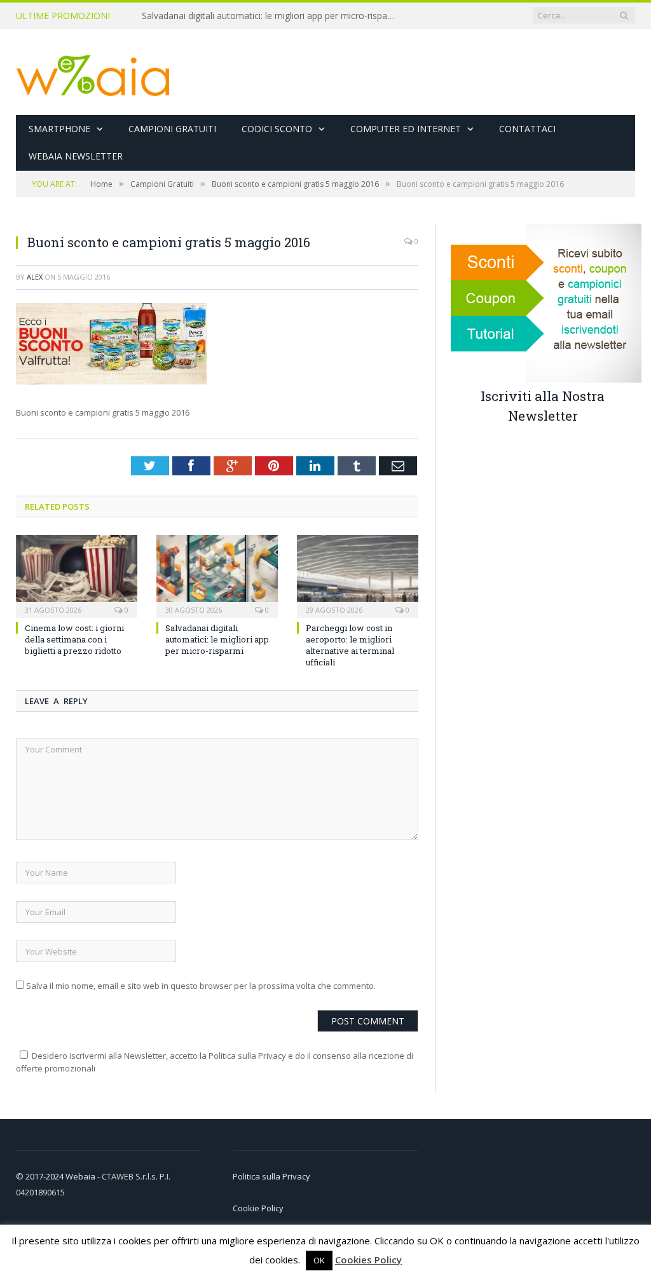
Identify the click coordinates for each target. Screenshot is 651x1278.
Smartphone (59, 129)
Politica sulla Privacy (271, 1176)
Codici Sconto (277, 129)
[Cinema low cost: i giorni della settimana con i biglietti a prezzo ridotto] (76, 575)
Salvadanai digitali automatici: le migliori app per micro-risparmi (271, 16)
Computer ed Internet (405, 129)
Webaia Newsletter (76, 156)
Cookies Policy (368, 1259)
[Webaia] (93, 72)
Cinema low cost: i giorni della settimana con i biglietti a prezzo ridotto (74, 639)
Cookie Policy (258, 1208)
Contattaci (527, 129)
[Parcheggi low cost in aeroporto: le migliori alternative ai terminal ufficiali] (357, 575)
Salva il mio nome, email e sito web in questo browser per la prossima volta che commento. (201, 985)
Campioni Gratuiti (172, 129)
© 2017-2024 (40, 1176)
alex (35, 277)
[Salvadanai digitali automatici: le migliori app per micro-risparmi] (217, 575)
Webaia (81, 1176)
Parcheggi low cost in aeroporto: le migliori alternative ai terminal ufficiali (350, 645)
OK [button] (319, 1260)
